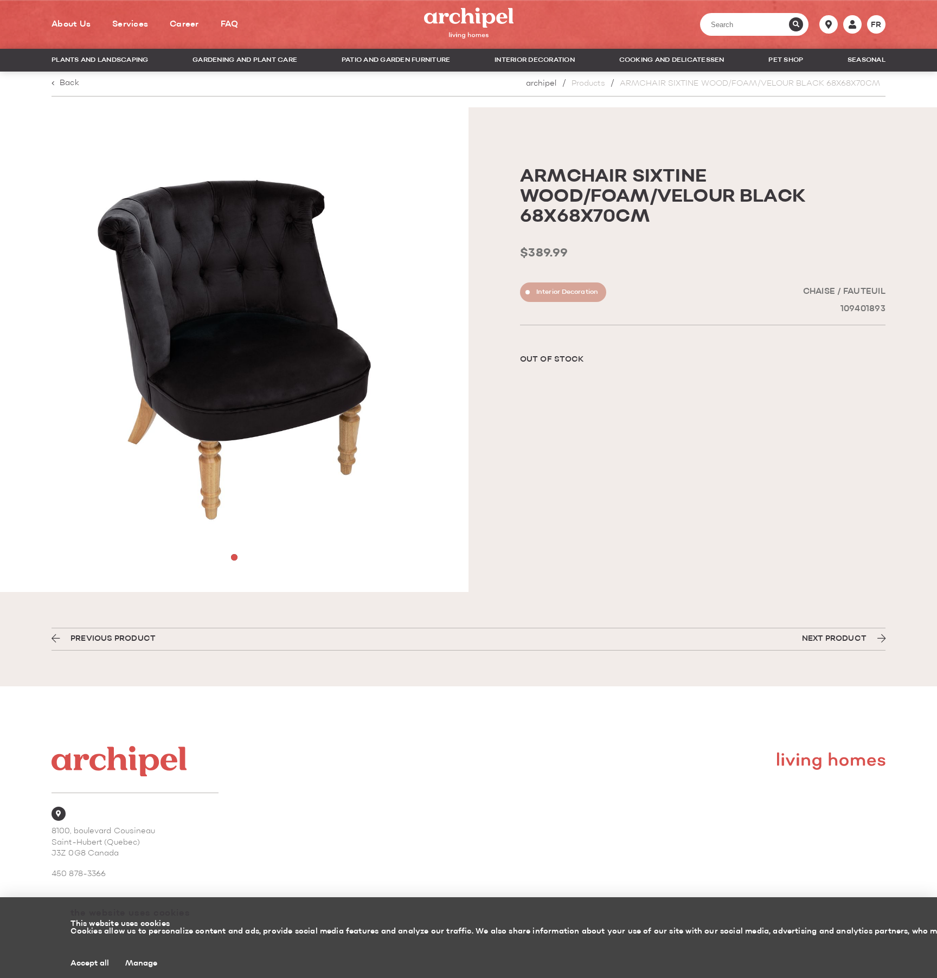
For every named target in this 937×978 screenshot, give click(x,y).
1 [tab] (234, 557)
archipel (541, 83)
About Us (71, 24)
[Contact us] (828, 24)
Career (184, 24)
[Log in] (852, 24)
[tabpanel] (234, 349)
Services (130, 24)
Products (588, 83)
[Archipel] (469, 25)
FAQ (230, 24)
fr (876, 25)
